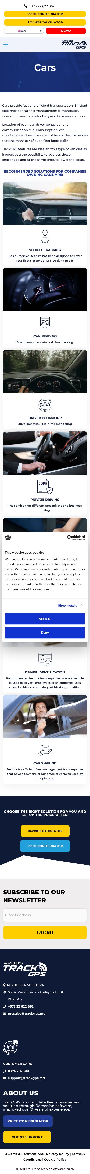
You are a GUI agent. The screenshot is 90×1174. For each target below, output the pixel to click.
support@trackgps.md (26, 1078)
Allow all (45, 619)
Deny (45, 632)
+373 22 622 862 (21, 1006)
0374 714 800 (18, 1071)
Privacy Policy (57, 1154)
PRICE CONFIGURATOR (45, 846)
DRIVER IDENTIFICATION (45, 672)
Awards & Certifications (24, 1154)
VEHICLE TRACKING (45, 250)
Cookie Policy (55, 1159)
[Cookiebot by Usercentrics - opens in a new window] (67, 538)
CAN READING (45, 336)
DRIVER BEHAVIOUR (45, 418)
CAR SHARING (45, 763)
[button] (24, 31)
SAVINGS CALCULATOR (45, 831)
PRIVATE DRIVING (45, 500)
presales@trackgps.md (26, 1013)
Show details (67, 605)
